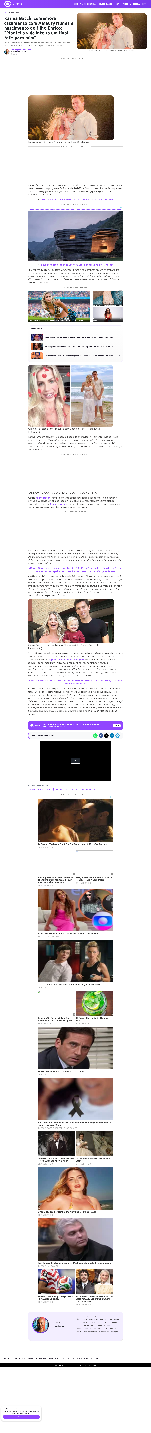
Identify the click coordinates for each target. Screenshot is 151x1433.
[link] (40, 1324)
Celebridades (105, 4)
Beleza (136, 4)
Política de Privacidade (87, 1359)
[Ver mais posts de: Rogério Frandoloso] (7, 52)
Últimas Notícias (88, 4)
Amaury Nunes (58, 504)
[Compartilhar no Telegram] (117, 735)
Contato (70, 1359)
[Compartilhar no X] (106, 735)
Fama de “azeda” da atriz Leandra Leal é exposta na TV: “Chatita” (76, 264)
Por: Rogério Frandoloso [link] (21, 50)
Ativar (117, 725)
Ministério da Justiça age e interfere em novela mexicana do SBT (76, 199)
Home (75, 4)
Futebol (127, 4)
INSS (144, 4)
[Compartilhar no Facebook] (101, 735)
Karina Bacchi (43, 497)
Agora (117, 4)
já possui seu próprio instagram (67, 659)
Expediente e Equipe (37, 1359)
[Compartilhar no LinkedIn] (112, 735)
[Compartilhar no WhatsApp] (95, 735)
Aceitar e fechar (21, 1417)
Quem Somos (19, 1359)
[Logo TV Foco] (13, 4)
